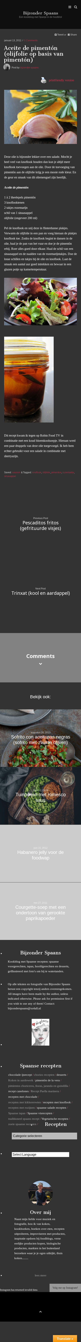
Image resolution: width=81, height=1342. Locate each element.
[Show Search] (74, 7)
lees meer (40, 1275)
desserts (61, 1074)
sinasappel (10, 476)
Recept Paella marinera (45, 1091)
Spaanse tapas (16, 1113)
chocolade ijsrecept (20, 1074)
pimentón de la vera (47, 1080)
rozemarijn (68, 472)
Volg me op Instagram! (65, 1287)
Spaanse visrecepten (40, 1113)
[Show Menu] (68, 7)
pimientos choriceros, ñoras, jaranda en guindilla (38, 1085)
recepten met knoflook (57, 1102)
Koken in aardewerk (20, 1080)
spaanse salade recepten (51, 1107)
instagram (46, 1305)
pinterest (40, 1305)
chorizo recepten (44, 1074)
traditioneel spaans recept (23, 1118)
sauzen (16, 472)
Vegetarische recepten (54, 1118)
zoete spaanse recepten (22, 1124)
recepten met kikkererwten (24, 1102)
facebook (34, 1305)
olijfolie (46, 472)
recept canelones (18, 1091)
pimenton (56, 472)
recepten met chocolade (22, 1096)
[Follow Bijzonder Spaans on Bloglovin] (40, 1044)
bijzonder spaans (29, 67)
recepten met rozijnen (21, 1107)
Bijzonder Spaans (40, 13)
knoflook (36, 472)
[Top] (40, 1311)
